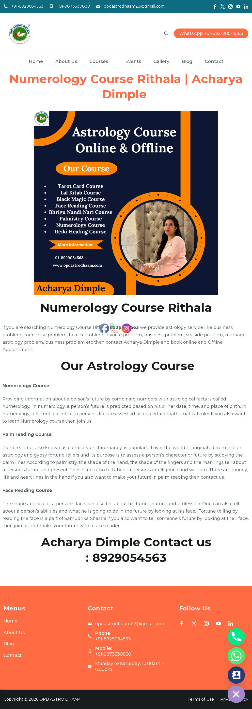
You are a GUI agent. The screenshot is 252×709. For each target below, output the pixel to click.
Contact (214, 61)
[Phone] (236, 636)
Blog (187, 61)
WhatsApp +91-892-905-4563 (211, 33)
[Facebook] (215, 6)
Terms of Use (201, 699)
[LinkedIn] (246, 6)
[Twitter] (222, 6)
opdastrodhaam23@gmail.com (134, 6)
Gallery (161, 61)
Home (36, 61)
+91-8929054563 (27, 6)
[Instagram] (230, 6)
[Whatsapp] (236, 656)
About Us (66, 61)
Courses (98, 61)
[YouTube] (238, 6)
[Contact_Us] (236, 675)
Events (133, 61)
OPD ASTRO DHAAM (60, 699)
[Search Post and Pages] (166, 33)
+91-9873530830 (73, 6)
